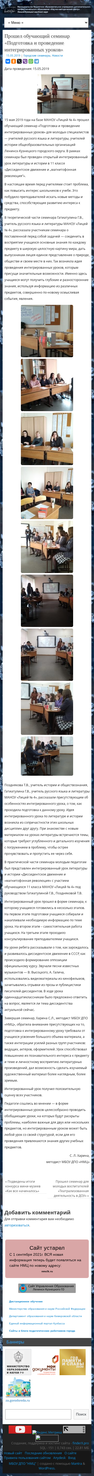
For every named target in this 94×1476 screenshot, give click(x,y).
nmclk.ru (47, 1271)
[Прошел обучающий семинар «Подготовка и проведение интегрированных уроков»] (47, 331)
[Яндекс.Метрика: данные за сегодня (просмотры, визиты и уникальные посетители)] (47, 1432)
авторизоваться (16, 1225)
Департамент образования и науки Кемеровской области (45, 1316)
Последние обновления (43, 1453)
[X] (19, 61)
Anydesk (59, 1458)
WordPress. (47, 1468)
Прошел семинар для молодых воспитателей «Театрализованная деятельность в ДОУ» (71, 1188)
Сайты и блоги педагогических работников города (42, 1330)
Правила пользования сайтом (27, 1458)
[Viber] (25, 61)
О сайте (70, 1453)
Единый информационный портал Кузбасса (37, 1323)
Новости (57, 55)
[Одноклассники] (13, 61)
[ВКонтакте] (7, 61)
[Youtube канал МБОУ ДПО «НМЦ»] (20, 1432)
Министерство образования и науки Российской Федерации (47, 1308)
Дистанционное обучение (26, 1301)
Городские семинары (37, 55)
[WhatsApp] (30, 61)
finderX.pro (81, 1443)
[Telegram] (36, 61)
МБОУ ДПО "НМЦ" (22, 1463)
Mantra (76, 1463)
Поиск (81, 1414)
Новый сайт (13, 1453)
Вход (71, 1458)
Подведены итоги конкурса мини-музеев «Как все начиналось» (22, 1186)
